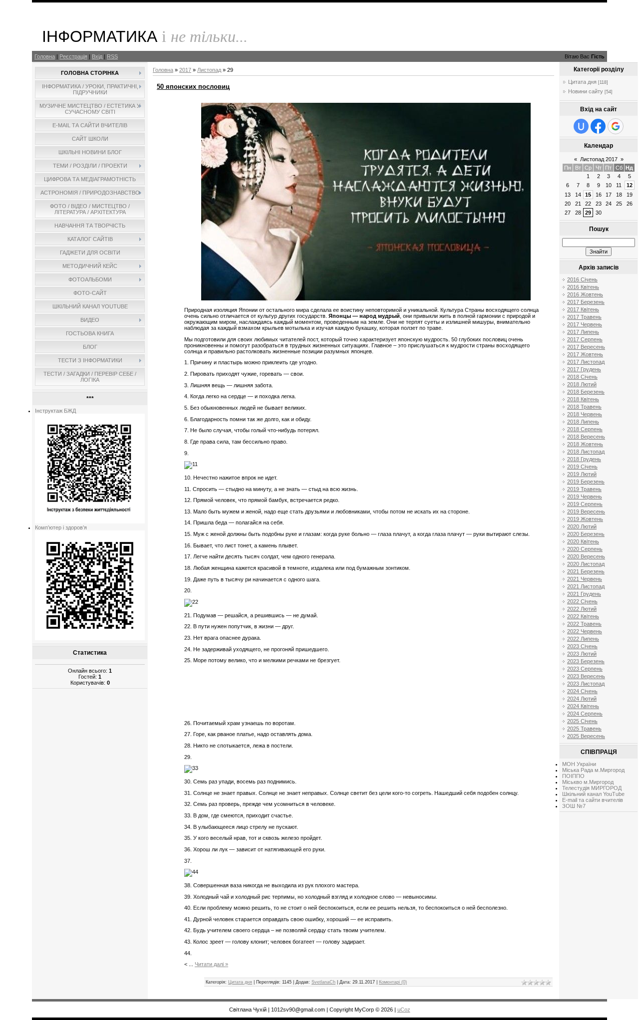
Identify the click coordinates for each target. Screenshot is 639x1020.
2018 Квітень (583, 399)
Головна (44, 56)
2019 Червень (584, 497)
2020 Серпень (585, 549)
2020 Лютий (582, 526)
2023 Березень (586, 661)
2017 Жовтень (585, 354)
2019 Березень (586, 482)
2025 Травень (584, 729)
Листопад (209, 70)
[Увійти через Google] (616, 126)
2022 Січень (582, 601)
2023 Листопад (586, 684)
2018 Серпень (585, 429)
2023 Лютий (582, 654)
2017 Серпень (585, 339)
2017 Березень (586, 302)
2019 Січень (582, 467)
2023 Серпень (585, 669)
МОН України (579, 764)
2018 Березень (586, 392)
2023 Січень (582, 646)
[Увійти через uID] (581, 126)
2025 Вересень (586, 736)
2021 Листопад (586, 586)
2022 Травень (584, 624)
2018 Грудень (584, 459)
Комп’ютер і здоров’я (61, 527)
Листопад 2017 (599, 159)
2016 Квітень (583, 287)
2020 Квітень (583, 541)
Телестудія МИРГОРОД (592, 788)
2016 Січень (582, 279)
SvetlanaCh (323, 982)
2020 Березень (586, 534)
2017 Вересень (586, 347)
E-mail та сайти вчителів (592, 800)
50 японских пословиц (193, 86)
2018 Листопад (586, 452)
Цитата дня (240, 982)
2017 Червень (584, 324)
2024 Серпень (585, 714)
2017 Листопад (586, 362)
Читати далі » (211, 964)
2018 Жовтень (585, 444)
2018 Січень (582, 377)
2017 (185, 70)
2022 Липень (583, 639)
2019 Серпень (585, 504)
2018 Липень (583, 422)
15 (588, 195)
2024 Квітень (583, 706)
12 (630, 185)
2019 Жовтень (585, 519)
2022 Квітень (583, 616)
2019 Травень (584, 489)
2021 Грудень (584, 594)
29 (588, 213)
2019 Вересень (586, 511)
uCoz (403, 1010)
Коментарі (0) (393, 982)
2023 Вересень (586, 676)
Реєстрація (73, 56)
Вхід (97, 56)
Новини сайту (585, 91)
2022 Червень (584, 631)
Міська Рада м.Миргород (593, 770)
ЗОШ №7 (574, 806)
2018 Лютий (582, 384)
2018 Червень (584, 414)
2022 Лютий (582, 609)
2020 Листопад (586, 564)
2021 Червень (584, 579)
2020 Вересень (586, 556)
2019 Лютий (582, 474)
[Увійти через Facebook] (598, 126)
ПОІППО (573, 776)
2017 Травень (584, 317)
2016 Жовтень (585, 294)
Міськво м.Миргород (588, 782)
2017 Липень (583, 332)
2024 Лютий (582, 699)
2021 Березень (586, 571)
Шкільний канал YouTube (593, 794)
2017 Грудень (584, 369)
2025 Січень (582, 721)
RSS (112, 56)
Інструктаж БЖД (55, 411)
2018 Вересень (586, 437)
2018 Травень (584, 407)
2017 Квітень (583, 309)
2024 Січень (582, 691)
